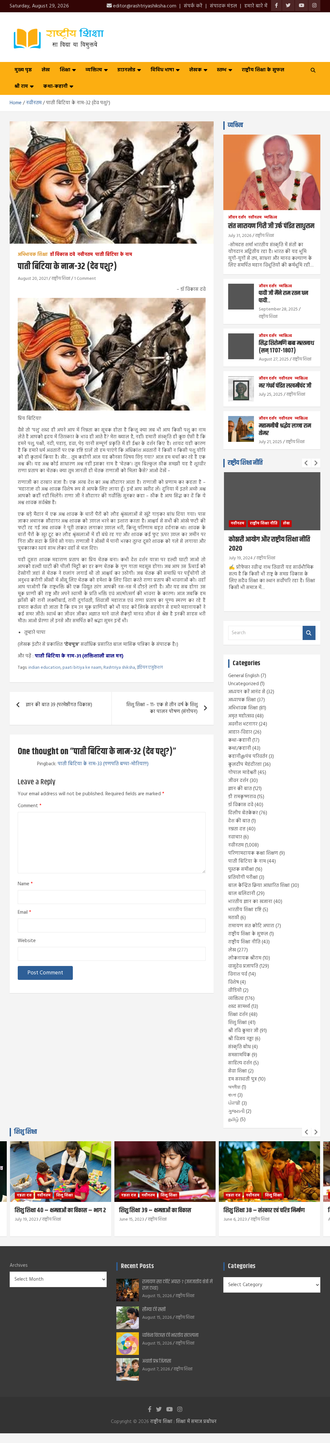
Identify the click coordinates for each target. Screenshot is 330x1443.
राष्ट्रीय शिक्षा (61, 278)
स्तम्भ (222, 70)
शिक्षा (65, 70)
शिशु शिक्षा (237, 1023)
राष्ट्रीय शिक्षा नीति (245, 463)
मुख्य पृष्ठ (23, 70)
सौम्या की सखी (154, 1310)
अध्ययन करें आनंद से (246, 692)
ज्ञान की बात (240, 789)
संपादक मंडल (223, 6)
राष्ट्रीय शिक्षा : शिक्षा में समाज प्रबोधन (183, 1422)
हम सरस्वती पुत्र (242, 1079)
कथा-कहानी (55, 86)
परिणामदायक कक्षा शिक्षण (253, 853)
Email (24, 912)
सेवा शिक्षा (237, 1071)
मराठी (233, 918)
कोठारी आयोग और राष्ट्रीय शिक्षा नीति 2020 (269, 544)
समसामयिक (239, 1055)
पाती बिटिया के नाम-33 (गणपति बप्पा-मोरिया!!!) (103, 764)
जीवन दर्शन (237, 217)
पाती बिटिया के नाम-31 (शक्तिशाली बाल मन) (79, 656)
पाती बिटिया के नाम (113, 255)
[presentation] (306, 463)
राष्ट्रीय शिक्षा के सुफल (263, 70)
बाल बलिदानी (241, 894)
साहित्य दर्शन (240, 1063)
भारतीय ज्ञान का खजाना (250, 902)
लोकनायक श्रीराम (244, 958)
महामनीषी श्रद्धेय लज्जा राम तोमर (285, 429)
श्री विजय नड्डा (241, 1039)
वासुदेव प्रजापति (243, 966)
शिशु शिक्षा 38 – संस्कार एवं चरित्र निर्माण (159, 1210)
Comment (30, 806)
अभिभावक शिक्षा (33, 255)
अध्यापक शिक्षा (242, 700)
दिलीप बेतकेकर (243, 813)
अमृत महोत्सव (241, 716)
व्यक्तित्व (93, 70)
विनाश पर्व (237, 974)
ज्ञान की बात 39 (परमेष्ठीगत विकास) (59, 705)
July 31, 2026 (239, 235)
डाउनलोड (126, 70)
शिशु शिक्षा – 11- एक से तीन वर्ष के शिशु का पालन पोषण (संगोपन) (162, 708)
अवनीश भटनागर (242, 724)
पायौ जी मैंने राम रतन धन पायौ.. (283, 297)
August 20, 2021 (33, 278)
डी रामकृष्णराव (242, 797)
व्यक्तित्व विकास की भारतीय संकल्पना (170, 1335)
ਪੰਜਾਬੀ (234, 1103)
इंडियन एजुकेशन (150, 668)
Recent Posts (137, 1266)
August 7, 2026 (156, 1369)
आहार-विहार (240, 732)
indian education (44, 668)
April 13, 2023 (236, 1219)
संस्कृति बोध (239, 1047)
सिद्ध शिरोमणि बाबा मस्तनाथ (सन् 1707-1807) (286, 347)
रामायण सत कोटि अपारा (251, 926)
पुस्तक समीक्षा (241, 869)
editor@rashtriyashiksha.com (144, 6)
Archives (19, 1265)
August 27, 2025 (274, 359)
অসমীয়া (234, 1087)
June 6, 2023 (130, 1219)
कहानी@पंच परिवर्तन (247, 756)
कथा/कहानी (239, 748)
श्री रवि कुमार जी (243, 1031)
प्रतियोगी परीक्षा (243, 877)
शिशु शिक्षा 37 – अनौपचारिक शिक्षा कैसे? (264, 1210)
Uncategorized (243, 684)
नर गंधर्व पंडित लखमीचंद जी (285, 386)
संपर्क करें (193, 6)
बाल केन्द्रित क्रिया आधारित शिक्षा (259, 885)
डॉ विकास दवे (62, 255)
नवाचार (235, 837)
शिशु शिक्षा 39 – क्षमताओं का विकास (51, 1210)
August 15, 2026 (157, 1296)
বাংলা (232, 1095)
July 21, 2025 (270, 442)
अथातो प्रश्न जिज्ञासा (156, 1361)
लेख (46, 70)
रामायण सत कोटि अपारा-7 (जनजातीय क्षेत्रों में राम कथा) (177, 1285)
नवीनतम (85, 255)
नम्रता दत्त (237, 829)
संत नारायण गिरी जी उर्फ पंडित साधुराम (271, 226)
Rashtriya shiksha (119, 668)
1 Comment (85, 278)
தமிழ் (233, 1119)
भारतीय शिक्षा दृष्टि (244, 910)
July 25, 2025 (271, 394)
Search (309, 633)
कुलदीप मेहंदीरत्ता (245, 764)
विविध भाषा (162, 70)
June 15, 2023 (27, 1219)
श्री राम (21, 86)
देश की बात (239, 821)
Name (25, 884)
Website (27, 941)
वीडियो (235, 990)
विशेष (233, 982)
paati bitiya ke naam (82, 668)
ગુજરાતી (236, 1111)
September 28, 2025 (278, 309)
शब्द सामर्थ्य (239, 1007)
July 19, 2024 (241, 558)
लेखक (195, 70)
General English (243, 676)
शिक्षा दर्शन (238, 1015)
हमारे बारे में (255, 6)
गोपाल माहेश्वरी (242, 773)
